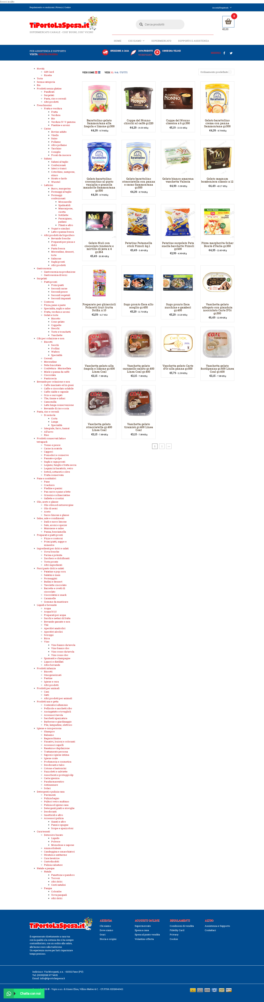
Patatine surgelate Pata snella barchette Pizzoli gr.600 (178, 246)
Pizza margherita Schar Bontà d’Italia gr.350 (217, 244)
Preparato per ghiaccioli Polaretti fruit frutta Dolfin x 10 (99, 307)
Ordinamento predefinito (214, 72)
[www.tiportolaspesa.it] (64, 22)
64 (116, 72)
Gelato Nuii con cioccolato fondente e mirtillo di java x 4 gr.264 (99, 247)
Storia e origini (108, 939)
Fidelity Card (177, 930)
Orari (102, 934)
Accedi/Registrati (220, 7)
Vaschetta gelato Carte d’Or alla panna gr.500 (178, 367)
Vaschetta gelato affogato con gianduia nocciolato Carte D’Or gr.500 (217, 308)
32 (112, 72)
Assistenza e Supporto (217, 926)
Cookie (67, 7)
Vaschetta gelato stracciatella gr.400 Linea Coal (99, 427)
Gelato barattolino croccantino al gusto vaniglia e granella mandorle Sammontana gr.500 (99, 184)
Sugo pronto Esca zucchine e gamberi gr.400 (178, 307)
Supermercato (161, 40)
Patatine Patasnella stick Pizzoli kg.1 (138, 244)
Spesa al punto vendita (147, 934)
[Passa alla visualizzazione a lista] (99, 72)
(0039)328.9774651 (47, 975)
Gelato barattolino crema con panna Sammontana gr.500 (217, 123)
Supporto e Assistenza (193, 40)
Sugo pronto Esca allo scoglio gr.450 (138, 305)
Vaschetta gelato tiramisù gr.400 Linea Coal (138, 427)
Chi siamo (134, 40)
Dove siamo (106, 930)
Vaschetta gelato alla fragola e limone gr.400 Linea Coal (99, 368)
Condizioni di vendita (182, 926)
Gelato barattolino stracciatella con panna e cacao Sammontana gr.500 (138, 183)
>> (169, 446)
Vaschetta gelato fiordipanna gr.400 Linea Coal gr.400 (217, 368)
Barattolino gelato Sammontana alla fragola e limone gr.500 (99, 123)
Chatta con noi (30, 993)
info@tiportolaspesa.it (52, 978)
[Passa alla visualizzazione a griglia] (96, 72)
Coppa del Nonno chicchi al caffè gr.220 (138, 121)
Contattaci (210, 930)
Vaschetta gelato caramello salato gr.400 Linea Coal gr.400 (138, 368)
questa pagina (48, 54)
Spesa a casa (142, 930)
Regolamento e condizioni (42, 7)
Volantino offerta (144, 939)
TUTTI (124, 72)
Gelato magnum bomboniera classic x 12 (217, 180)
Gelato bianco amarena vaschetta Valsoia (178, 180)
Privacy (59, 7)
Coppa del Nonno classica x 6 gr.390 (178, 121)
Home (117, 40)
